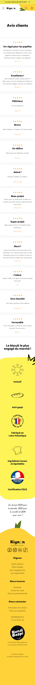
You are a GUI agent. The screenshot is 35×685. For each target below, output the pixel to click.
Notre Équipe (17, 567)
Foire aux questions (17, 610)
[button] (3, 8)
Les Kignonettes (17, 573)
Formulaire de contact (17, 607)
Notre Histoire (18, 564)
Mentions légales (17, 654)
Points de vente (17, 590)
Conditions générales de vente (17, 656)
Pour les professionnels (17, 593)
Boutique (17, 587)
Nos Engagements (17, 570)
